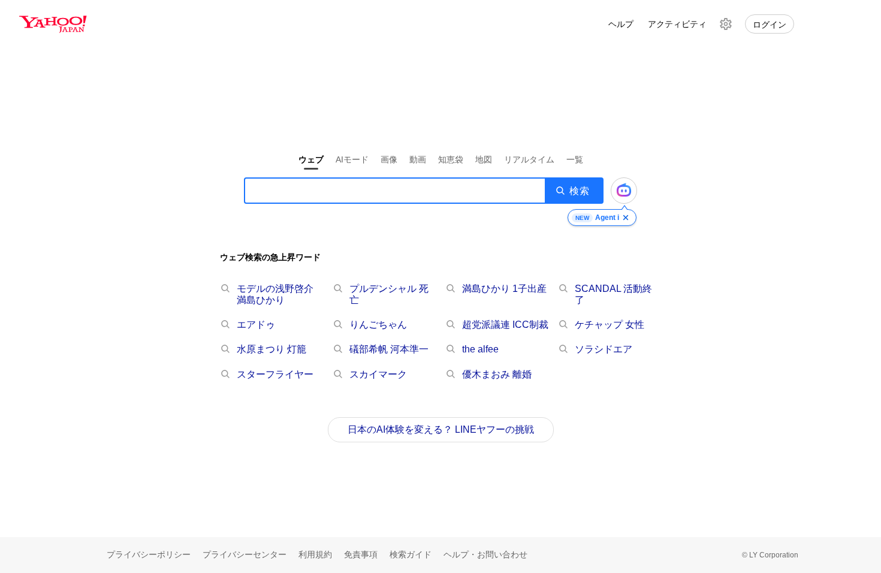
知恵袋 (450, 159)
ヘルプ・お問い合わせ (485, 554)
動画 (417, 159)
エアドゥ (256, 324)
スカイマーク (378, 374)
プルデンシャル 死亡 (389, 294)
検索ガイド (411, 554)
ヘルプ (620, 24)
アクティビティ (677, 24)
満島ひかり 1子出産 (504, 289)
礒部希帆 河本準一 (389, 349)
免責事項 (361, 554)
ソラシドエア (603, 349)
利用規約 (315, 554)
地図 (483, 159)
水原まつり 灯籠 (271, 349)
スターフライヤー (275, 374)
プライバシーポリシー (149, 554)
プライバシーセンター (244, 554)
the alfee (480, 349)
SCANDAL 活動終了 (613, 294)
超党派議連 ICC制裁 (505, 324)
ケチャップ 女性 (609, 324)
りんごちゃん (378, 324)
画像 (389, 159)
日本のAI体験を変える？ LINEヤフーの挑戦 (441, 429)
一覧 (574, 159)
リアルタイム (529, 159)
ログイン (769, 24)
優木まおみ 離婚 (497, 374)
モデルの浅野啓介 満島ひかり (275, 294)
